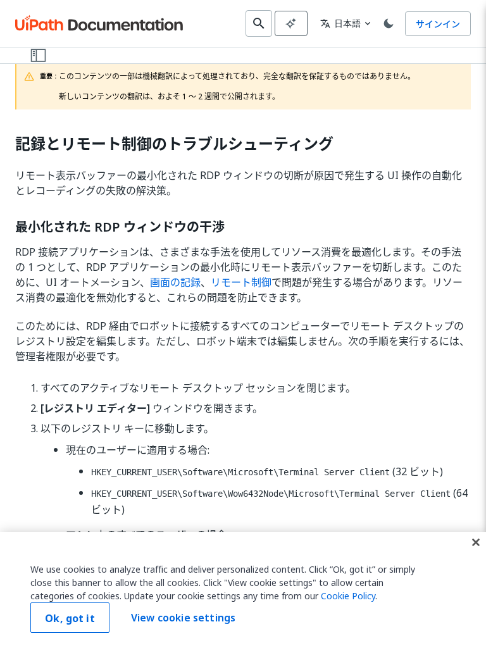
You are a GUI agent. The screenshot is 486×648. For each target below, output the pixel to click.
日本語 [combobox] (340, 23)
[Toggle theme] (388, 23)
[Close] (476, 542)
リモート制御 (241, 282)
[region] (243, 590)
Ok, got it (70, 618)
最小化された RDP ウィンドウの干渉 (120, 227)
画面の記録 (175, 282)
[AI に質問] (291, 23)
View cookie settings (183, 617)
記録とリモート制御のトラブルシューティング (174, 144)
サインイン (438, 23)
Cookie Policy (348, 595)
